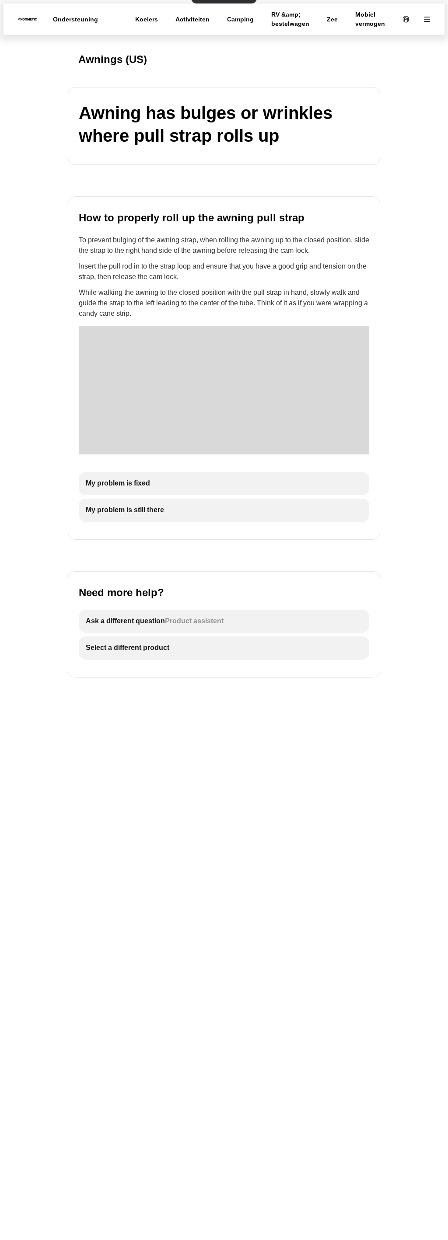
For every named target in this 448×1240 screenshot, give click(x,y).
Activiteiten (192, 19)
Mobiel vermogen (370, 19)
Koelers (146, 19)
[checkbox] (224, 483)
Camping (240, 19)
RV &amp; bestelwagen (290, 19)
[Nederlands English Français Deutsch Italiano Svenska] (406, 19)
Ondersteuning (75, 19)
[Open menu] (427, 19)
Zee (332, 19)
